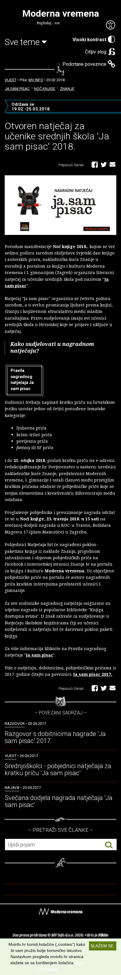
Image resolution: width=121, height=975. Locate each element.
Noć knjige (44, 88)
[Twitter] (103, 164)
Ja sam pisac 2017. (92, 674)
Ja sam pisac (17, 88)
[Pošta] (112, 164)
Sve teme (23, 42)
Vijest (10, 80)
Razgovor (15, 723)
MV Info (35, 80)
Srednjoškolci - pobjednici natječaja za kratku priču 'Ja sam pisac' (58, 769)
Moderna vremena (60, 13)
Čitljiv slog (95, 52)
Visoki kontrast (89, 39)
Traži (109, 845)
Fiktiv (103, 935)
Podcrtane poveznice (84, 64)
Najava (12, 787)
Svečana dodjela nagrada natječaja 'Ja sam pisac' (58, 801)
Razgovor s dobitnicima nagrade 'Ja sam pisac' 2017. (55, 737)
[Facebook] (95, 164)
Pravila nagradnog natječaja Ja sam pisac (22, 379)
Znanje (67, 88)
